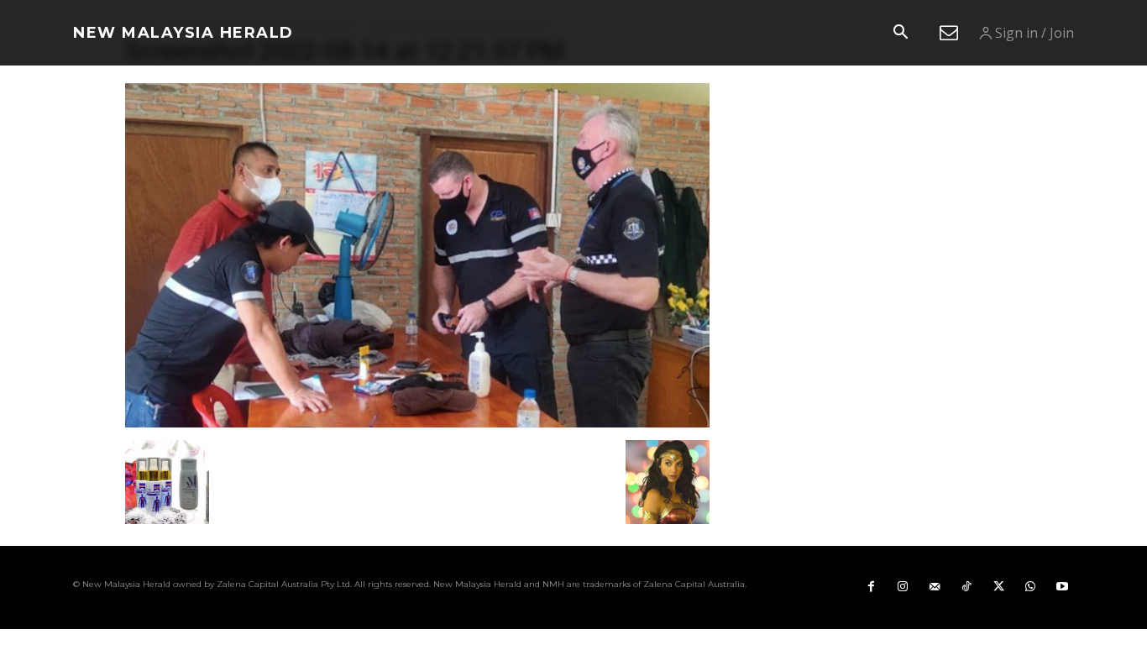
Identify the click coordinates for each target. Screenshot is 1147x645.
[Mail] (934, 587)
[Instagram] (902, 587)
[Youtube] (1062, 587)
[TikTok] (966, 587)
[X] (998, 587)
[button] (900, 33)
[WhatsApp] (1030, 587)
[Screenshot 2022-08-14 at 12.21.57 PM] (417, 423)
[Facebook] (871, 587)
